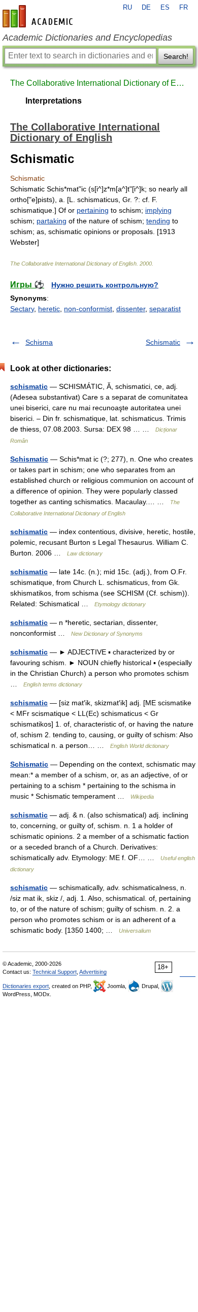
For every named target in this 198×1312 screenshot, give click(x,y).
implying (158, 210)
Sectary (22, 309)
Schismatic (163, 342)
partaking (52, 221)
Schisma (39, 342)
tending (158, 221)
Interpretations (53, 100)
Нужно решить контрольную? (104, 285)
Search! (175, 56)
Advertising (93, 972)
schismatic (29, 386)
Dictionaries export (26, 986)
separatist (165, 309)
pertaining (93, 210)
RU (127, 7)
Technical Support (54, 972)
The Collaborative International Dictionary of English (99, 83)
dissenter (130, 309)
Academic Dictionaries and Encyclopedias (87, 37)
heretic (49, 309)
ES (165, 7)
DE (146, 7)
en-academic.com (39, 16)
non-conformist (88, 309)
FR (183, 7)
